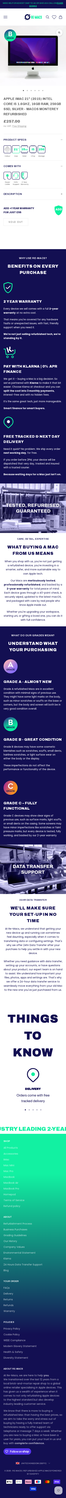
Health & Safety (13, 1352)
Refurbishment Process (18, 1223)
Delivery (8, 1293)
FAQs (7, 1288)
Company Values (14, 1247)
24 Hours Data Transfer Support (23, 1264)
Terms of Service (14, 1200)
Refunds (9, 1305)
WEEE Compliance (15, 1340)
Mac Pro (8, 1171)
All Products (11, 1147)
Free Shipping (19, 126)
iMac (6, 1159)
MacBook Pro (11, 1188)
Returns (8, 1299)
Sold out (16, 222)
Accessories (11, 1153)
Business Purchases (15, 1229)
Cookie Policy (12, 1334)
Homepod (10, 1194)
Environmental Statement (20, 1253)
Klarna (7, 1258)
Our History (10, 1241)
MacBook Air (11, 1183)
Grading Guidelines (15, 1235)
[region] (33, 1086)
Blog (6, 1270)
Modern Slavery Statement (20, 1346)
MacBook (9, 1177)
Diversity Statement (16, 1358)
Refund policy (12, 1206)
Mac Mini (9, 1165)
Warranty (9, 1311)
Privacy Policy (12, 1328)
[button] (7, 151)
